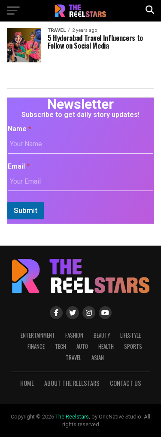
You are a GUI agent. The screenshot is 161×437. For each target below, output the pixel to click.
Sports (133, 346)
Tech (60, 346)
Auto (82, 346)
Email (19, 166)
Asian (97, 358)
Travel (73, 358)
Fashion (74, 335)
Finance (36, 346)
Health (106, 346)
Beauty (102, 335)
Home (27, 383)
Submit (25, 210)
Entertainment (38, 335)
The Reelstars (72, 416)
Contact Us (125, 383)
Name (19, 129)
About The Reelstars (72, 383)
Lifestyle (130, 335)
